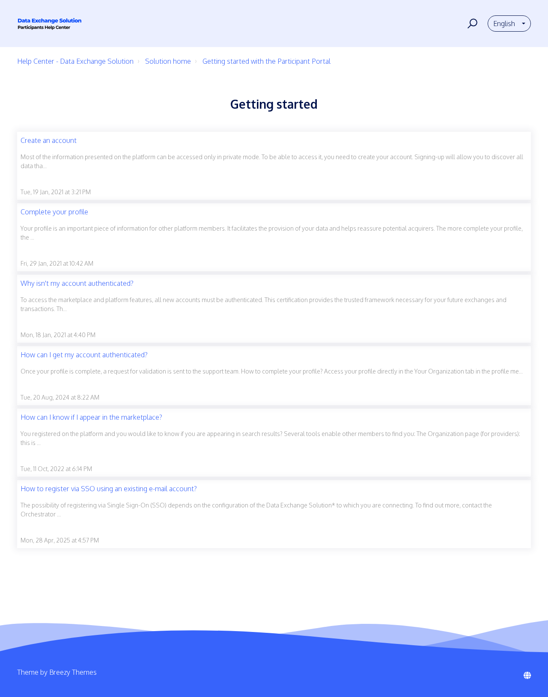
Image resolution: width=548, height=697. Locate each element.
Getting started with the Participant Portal (267, 61)
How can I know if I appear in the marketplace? (91, 417)
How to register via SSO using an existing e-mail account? (109, 488)
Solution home (168, 61)
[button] (471, 23)
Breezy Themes (73, 672)
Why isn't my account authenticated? (77, 283)
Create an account (49, 140)
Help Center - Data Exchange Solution (75, 61)
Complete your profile (54, 212)
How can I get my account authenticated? (84, 354)
